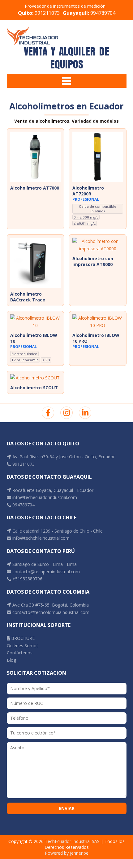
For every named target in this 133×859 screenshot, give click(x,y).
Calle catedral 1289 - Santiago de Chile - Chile (57, 531)
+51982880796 (26, 579)
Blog (11, 660)
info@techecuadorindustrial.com (44, 497)
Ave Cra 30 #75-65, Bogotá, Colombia (50, 605)
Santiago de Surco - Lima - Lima (44, 564)
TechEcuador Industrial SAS (72, 841)
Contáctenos (19, 653)
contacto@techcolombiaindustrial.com (50, 612)
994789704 (89, 13)
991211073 (39, 13)
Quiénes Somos (23, 645)
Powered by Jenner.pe (66, 853)
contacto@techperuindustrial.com (45, 572)
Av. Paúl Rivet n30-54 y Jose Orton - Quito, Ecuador (63, 457)
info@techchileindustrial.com (40, 538)
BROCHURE (22, 638)
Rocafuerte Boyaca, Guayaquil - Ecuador (52, 490)
